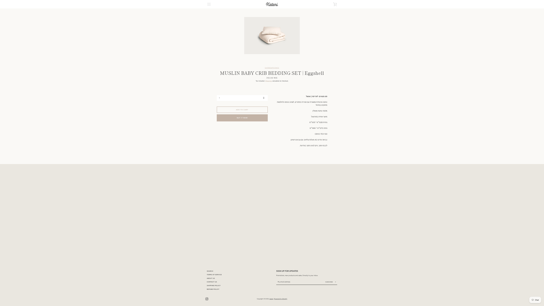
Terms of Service (214, 274)
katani (271, 299)
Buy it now (242, 118)
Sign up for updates (287, 271)
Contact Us (212, 282)
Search (210, 271)
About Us (211, 278)
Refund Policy (213, 289)
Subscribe (329, 282)
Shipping (268, 81)
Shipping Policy (214, 285)
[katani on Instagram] (206, 299)
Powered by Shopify (280, 299)
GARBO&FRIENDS (272, 68)
